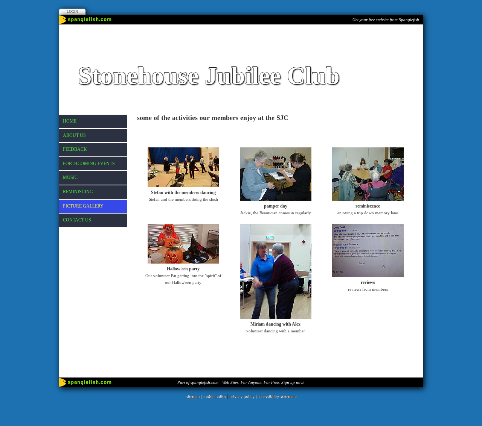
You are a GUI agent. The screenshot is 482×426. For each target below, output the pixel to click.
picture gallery (83, 206)
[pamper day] (275, 199)
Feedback (75, 149)
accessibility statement (276, 396)
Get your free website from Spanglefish (385, 19)
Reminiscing (78, 191)
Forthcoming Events (89, 163)
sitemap (192, 396)
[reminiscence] (368, 199)
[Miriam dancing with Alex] (275, 317)
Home (69, 121)
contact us (77, 220)
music (70, 177)
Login (72, 11)
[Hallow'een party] (183, 262)
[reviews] (368, 275)
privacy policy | (243, 396)
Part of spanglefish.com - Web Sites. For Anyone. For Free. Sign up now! (241, 382)
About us (74, 135)
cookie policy (214, 396)
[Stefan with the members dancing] (183, 185)
